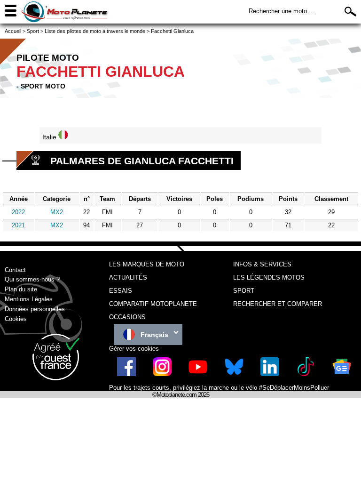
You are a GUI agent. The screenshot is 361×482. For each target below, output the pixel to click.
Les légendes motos (269, 277)
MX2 (56, 212)
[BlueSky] (234, 374)
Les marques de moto (146, 264)
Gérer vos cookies (134, 348)
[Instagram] (162, 374)
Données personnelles (35, 309)
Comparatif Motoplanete (153, 303)
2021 (18, 225)
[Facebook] (126, 374)
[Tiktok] (305, 374)
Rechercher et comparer (277, 303)
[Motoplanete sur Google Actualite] (341, 374)
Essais (120, 290)
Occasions (127, 317)
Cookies (16, 318)
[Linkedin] (269, 374)
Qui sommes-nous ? (32, 279)
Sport (243, 290)
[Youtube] (197, 374)
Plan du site (21, 289)
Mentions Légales (29, 299)
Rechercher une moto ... (281, 11)
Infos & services (262, 264)
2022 (18, 212)
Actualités (128, 277)
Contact (15, 269)
